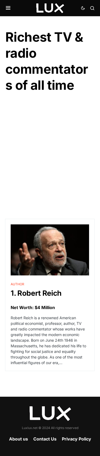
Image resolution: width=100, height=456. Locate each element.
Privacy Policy (76, 439)
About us (18, 439)
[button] (8, 8)
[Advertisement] (50, 156)
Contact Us (45, 439)
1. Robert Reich (36, 293)
